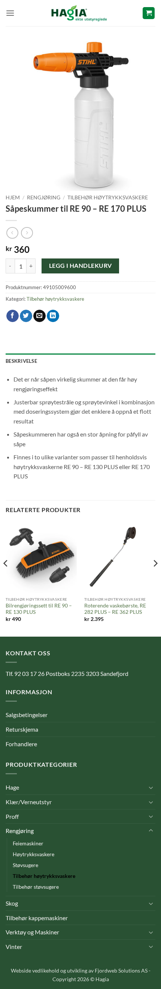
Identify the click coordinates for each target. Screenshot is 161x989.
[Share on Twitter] (26, 316)
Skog (12, 903)
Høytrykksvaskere (33, 854)
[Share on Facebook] (12, 316)
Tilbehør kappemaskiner (37, 917)
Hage (12, 787)
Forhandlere (21, 743)
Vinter (14, 946)
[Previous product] (27, 233)
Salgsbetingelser (27, 714)
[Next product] (12, 233)
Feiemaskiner (28, 843)
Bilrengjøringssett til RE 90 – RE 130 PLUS (39, 609)
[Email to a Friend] (39, 316)
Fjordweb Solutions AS (121, 970)
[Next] (155, 578)
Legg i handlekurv (80, 265)
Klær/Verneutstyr (29, 801)
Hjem (13, 197)
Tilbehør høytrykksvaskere (107, 197)
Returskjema (22, 729)
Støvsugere (25, 865)
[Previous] (5, 578)
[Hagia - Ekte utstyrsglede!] (79, 13)
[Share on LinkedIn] (53, 316)
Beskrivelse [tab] (21, 361)
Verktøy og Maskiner (32, 932)
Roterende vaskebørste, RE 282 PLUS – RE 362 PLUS (115, 609)
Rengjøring (43, 197)
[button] (10, 13)
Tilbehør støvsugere (36, 887)
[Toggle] (150, 787)
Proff (12, 816)
